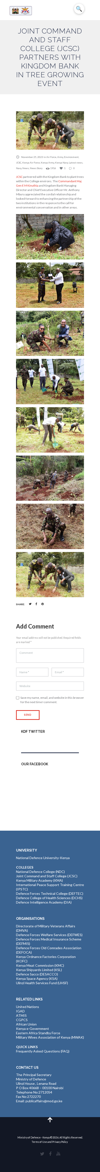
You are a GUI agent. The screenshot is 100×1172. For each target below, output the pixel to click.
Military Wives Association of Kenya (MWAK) (50, 1037)
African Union (26, 1024)
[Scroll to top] (50, 1119)
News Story (36, 168)
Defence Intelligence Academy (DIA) (44, 902)
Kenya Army (47, 162)
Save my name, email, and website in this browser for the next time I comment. (52, 700)
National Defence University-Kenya (43, 858)
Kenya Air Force (31, 162)
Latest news (76, 162)
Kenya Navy (61, 162)
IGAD (20, 1011)
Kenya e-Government (32, 1028)
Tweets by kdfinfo (35, 742)
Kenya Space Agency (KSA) (37, 978)
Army (60, 156)
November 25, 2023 (32, 156)
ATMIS (21, 1015)
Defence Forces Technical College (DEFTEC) (49, 893)
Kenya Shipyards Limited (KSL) (39, 970)
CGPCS (22, 1020)
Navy (18, 168)
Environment (71, 156)
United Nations (27, 1007)
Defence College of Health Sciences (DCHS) (49, 898)
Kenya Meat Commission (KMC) (40, 965)
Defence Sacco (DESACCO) (37, 974)
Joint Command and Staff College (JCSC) (46, 876)
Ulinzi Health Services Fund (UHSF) (42, 983)
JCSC (18, 162)
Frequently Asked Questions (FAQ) (42, 1051)
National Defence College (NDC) (40, 872)
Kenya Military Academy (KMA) (39, 880)
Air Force (51, 156)
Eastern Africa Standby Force (38, 1033)
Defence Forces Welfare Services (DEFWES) (49, 935)
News (25, 168)
